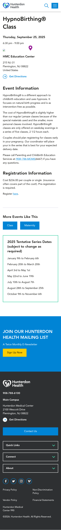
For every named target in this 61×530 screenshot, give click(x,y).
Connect (11, 457)
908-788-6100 (11, 393)
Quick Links (13, 445)
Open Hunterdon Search (46, 6)
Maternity (29, 225)
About (9, 468)
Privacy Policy (10, 490)
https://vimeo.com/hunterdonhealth (29, 481)
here (15, 194)
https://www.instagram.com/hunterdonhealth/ (21, 481)
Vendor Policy (10, 500)
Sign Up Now (14, 352)
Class (10, 225)
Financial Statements (43, 500)
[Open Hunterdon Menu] (54, 5)
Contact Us (30, 431)
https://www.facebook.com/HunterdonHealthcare (6, 481)
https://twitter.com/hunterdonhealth (13, 481)
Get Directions (18, 76)
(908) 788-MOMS (25, 159)
